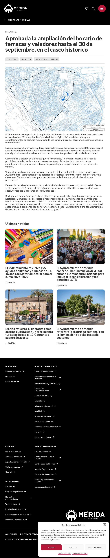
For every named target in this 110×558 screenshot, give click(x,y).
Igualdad (38, 411)
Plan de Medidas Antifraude (17, 514)
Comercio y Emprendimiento (42, 390)
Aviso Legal (11, 534)
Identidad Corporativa (14, 520)
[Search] (93, 8)
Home (7, 32)
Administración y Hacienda (46, 384)
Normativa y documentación (11, 498)
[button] (104, 525)
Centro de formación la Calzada (44, 458)
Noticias (14, 32)
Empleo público (41, 452)
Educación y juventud (44, 406)
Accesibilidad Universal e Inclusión (45, 378)
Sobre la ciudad (11, 452)
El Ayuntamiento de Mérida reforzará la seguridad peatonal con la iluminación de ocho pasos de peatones (80, 333)
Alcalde (8, 486)
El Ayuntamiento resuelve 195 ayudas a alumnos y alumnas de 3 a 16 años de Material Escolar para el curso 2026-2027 (28, 272)
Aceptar (51, 547)
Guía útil (8, 472)
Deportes (39, 401)
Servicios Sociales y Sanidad (46, 427)
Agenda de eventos (13, 371)
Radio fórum (10, 381)
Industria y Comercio (47, 59)
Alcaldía (26, 59)
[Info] (86, 8)
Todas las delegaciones (44, 371)
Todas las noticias (19, 20)
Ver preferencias (95, 547)
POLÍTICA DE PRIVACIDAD (31, 534)
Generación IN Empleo (44, 474)
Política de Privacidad (79, 554)
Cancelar (73, 547)
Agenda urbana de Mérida (16, 462)
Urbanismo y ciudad (43, 437)
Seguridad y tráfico (42, 421)
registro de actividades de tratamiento (25, 539)
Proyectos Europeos (43, 416)
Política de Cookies (64, 554)
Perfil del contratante (14, 509)
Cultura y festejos (12, 467)
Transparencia (11, 504)
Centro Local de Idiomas (45, 464)
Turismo (38, 432)
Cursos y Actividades (43, 487)
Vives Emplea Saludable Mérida (44, 481)
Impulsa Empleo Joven (44, 469)
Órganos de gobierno (14, 492)
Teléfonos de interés (13, 457)
